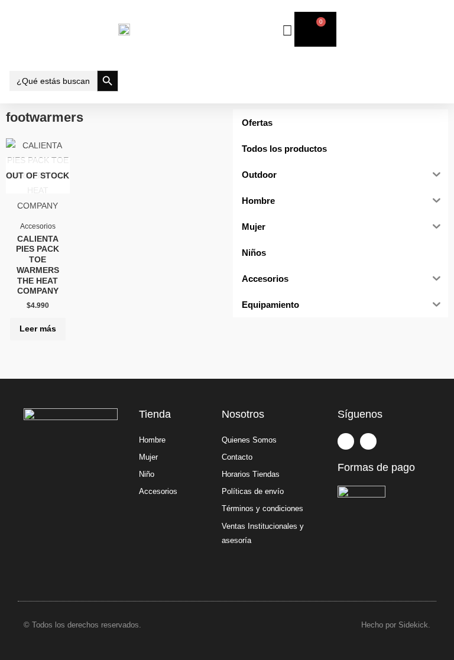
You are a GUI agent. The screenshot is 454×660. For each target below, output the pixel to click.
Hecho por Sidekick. (395, 624)
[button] (63, 29)
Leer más (38, 328)
